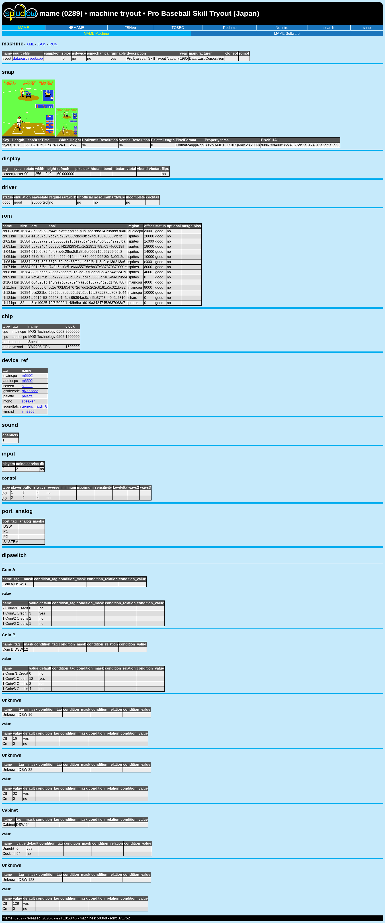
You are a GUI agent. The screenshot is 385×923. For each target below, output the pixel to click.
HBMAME (76, 28)
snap (367, 28)
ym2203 (28, 411)
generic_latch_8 (34, 406)
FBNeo (130, 28)
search (329, 28)
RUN (53, 44)
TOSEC (178, 28)
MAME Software (287, 33)
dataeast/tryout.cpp (28, 58)
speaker (28, 401)
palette (27, 396)
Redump (230, 28)
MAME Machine (96, 33)
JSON (41, 44)
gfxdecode (30, 391)
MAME (23, 28)
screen (27, 386)
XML (30, 44)
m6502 (27, 376)
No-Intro (282, 28)
